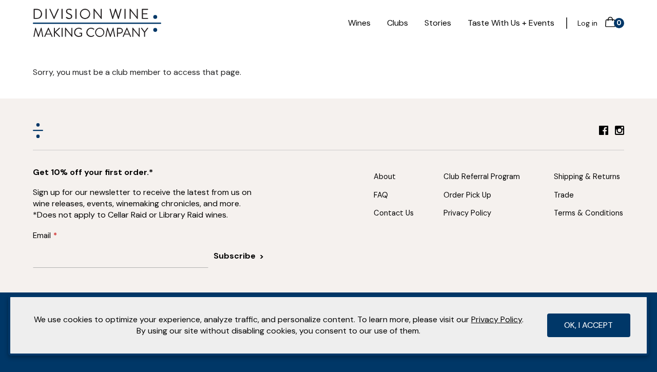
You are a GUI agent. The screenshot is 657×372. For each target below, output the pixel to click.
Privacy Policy (467, 213)
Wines (359, 22)
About (385, 176)
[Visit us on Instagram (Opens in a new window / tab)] (619, 132)
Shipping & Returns (587, 176)
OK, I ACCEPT (588, 325)
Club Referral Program (481, 176)
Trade (564, 195)
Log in (587, 23)
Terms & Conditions (588, 213)
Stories (437, 22)
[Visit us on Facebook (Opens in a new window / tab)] (603, 132)
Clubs (397, 22)
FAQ (381, 195)
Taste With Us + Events (511, 22)
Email (42, 235)
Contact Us (394, 213)
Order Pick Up (467, 195)
